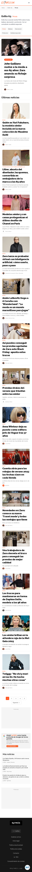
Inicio (3, 7)
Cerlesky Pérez (8, 401)
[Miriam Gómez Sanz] (3, 318)
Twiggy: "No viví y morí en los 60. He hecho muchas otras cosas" (15, 676)
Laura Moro (7, 443)
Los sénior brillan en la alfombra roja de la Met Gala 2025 (15, 638)
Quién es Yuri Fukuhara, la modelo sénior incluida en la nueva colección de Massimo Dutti (15, 128)
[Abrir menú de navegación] (29, 2)
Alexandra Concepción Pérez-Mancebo (14, 273)
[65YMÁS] (3, 485)
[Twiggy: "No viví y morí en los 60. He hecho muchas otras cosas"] (16, 662)
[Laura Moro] (3, 444)
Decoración (18, 29)
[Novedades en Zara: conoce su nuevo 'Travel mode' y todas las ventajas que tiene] (16, 498)
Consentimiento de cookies (16, 861)
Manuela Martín (8, 363)
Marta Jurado (10, 89)
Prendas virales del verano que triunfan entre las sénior (13, 391)
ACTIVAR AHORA (11, 746)
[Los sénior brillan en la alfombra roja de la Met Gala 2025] (16, 623)
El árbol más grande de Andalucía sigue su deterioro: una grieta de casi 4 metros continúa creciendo (16, 777)
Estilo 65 (10, 7)
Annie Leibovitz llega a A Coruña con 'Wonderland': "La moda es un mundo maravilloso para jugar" (15, 304)
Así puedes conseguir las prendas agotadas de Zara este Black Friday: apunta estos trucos (14, 349)
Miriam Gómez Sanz (10, 318)
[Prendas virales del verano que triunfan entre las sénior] (16, 376)
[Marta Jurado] (5, 89)
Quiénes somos (16, 837)
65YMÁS (7, 485)
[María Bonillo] (3, 610)
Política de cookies (16, 849)
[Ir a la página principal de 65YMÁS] (7, 2)
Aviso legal (16, 841)
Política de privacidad (16, 845)
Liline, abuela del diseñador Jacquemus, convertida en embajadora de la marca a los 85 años (15, 175)
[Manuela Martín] (3, 363)
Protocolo (5, 33)
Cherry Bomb (8, 231)
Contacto (16, 853)
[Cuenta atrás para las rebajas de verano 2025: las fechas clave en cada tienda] (16, 457)
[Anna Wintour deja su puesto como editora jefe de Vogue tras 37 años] (16, 415)
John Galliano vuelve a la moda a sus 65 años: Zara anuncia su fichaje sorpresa (15, 70)
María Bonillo (8, 610)
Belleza (10, 29)
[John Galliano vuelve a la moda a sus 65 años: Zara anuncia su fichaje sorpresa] (16, 47)
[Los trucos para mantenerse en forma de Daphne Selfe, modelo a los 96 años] (16, 581)
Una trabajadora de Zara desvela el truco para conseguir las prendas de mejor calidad (14, 556)
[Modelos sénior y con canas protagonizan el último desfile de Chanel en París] (16, 202)
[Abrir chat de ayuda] (27, 867)
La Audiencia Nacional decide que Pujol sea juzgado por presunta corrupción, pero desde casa (15, 767)
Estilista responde (15, 33)
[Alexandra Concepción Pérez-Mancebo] (3, 273)
